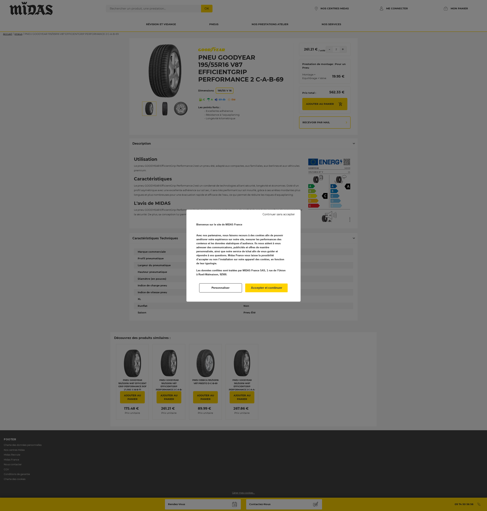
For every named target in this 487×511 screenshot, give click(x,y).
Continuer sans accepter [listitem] (279, 214)
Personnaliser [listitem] (220, 287)
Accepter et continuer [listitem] (266, 287)
